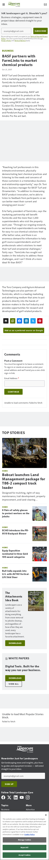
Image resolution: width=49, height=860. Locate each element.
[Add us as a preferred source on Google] (12, 320)
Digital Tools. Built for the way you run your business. (23, 668)
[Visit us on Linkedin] (16, 797)
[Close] (46, 815)
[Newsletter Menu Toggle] (45, 4)
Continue (13, 391)
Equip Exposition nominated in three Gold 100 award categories (15, 553)
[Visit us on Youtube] (22, 797)
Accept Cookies (25, 855)
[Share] (19, 320)
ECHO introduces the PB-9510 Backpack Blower (15, 532)
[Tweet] (33, 320)
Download (15, 643)
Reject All (24, 847)
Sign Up (9, 784)
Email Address (11, 378)
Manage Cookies (24, 840)
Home (5, 471)
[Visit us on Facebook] (3, 797)
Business (7, 50)
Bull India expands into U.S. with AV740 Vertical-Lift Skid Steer (15, 574)
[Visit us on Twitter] (9, 797)
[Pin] (39, 320)
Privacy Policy (6, 40)
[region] (24, 835)
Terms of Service (20, 40)
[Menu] (3, 4)
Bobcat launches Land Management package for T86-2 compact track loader (23, 481)
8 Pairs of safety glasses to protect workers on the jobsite (15, 513)
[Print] (5, 320)
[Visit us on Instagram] (28, 797)
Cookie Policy (29, 834)
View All (14, 684)
